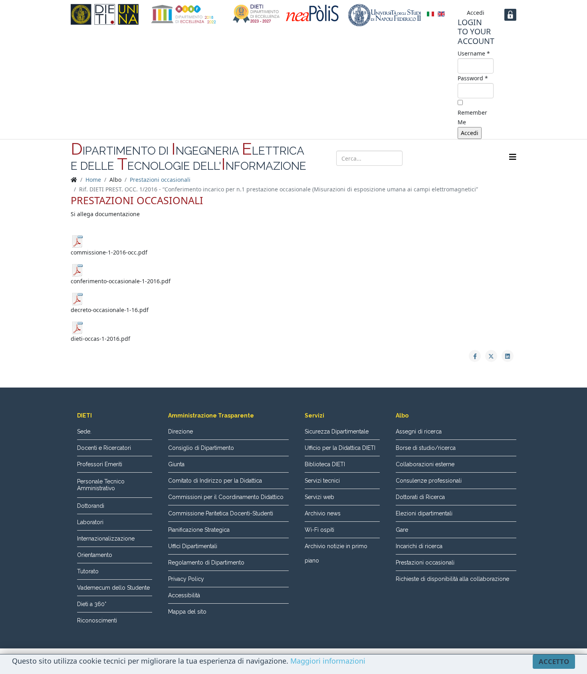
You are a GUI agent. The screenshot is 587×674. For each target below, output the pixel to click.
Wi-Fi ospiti (319, 530)
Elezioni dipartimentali (424, 513)
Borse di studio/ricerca (426, 448)
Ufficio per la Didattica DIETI (340, 448)
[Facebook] (430, 157)
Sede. (84, 431)
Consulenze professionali (429, 480)
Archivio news (323, 513)
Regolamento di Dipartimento (206, 562)
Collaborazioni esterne (425, 464)
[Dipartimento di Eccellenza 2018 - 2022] (183, 14)
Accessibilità (184, 595)
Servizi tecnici (322, 480)
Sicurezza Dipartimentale (337, 431)
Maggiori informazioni (327, 661)
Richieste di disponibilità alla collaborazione (452, 579)
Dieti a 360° (91, 604)
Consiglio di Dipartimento (201, 448)
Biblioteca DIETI (325, 464)
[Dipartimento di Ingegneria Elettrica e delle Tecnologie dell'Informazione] (105, 14)
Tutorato (88, 571)
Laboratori (90, 522)
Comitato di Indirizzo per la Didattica (215, 480)
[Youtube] (460, 157)
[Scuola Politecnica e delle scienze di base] (314, 13)
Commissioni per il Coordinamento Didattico (226, 497)
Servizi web (319, 497)
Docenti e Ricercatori (104, 448)
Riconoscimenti (97, 620)
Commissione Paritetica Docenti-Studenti (220, 513)
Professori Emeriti (99, 464)
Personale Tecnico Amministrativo (101, 484)
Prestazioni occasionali (160, 179)
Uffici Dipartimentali (192, 546)
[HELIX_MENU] (512, 156)
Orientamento (94, 555)
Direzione (180, 431)
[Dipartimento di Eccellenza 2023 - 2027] (256, 14)
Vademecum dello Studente (113, 588)
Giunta (176, 464)
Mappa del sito (187, 611)
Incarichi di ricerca (419, 546)
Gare (402, 530)
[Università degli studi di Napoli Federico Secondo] (384, 15)
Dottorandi (90, 506)
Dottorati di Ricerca (420, 497)
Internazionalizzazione (106, 538)
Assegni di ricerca (419, 431)
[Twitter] (445, 157)
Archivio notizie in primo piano (336, 553)
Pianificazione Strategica (199, 530)
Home (93, 179)
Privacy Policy (186, 579)
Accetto (554, 661)
